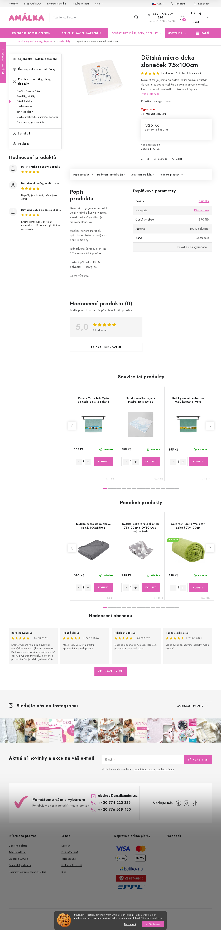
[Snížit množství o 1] (79, 462)
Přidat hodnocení (106, 347)
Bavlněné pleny (25, 111)
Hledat (136, 17)
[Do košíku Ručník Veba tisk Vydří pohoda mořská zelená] (103, 461)
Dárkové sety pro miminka (31, 122)
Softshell (24, 134)
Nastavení (130, 924)
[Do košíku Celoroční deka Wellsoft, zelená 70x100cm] (198, 587)
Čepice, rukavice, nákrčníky (37, 69)
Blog (63, 872)
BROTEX (155, 149)
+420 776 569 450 (114, 809)
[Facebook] (178, 803)
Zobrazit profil (190, 705)
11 (158, 488)
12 (163, 488)
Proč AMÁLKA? (32, 3)
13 (168, 488)
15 (177, 488)
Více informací (151, 94)
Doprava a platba (56, 3)
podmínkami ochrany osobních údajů (154, 769)
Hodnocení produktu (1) (110, 174)
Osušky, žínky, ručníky (28, 91)
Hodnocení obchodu (110, 615)
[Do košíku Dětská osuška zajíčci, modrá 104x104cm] (151, 461)
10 (153, 488)
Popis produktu (81, 174)
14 (172, 488)
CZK (159, 3)
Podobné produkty (170, 174)
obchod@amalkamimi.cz (118, 795)
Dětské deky (24, 101)
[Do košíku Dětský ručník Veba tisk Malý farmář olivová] (198, 461)
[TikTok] (195, 803)
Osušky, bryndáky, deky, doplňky (34, 81)
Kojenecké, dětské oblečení (37, 59)
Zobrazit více (110, 671)
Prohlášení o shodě (71, 865)
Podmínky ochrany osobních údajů (27, 872)
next (210, 426)
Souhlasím (154, 924)
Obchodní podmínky (20, 865)
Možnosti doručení (156, 114)
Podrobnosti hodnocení (188, 73)
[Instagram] (186, 803)
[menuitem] (33, 33)
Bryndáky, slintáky (26, 96)
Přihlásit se (198, 759)
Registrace (203, 3)
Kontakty (13, 3)
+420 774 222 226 (162, 15)
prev (72, 426)
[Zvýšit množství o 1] (88, 462)
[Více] (202, 33)
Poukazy (24, 144)
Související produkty (141, 174)
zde (160, 918)
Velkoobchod (68, 859)
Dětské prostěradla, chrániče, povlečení (38, 117)
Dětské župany (24, 106)
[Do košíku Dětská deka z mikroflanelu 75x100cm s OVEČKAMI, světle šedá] (151, 587)
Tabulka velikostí (81, 3)
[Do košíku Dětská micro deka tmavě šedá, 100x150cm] (103, 587)
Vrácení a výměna (18, 859)
